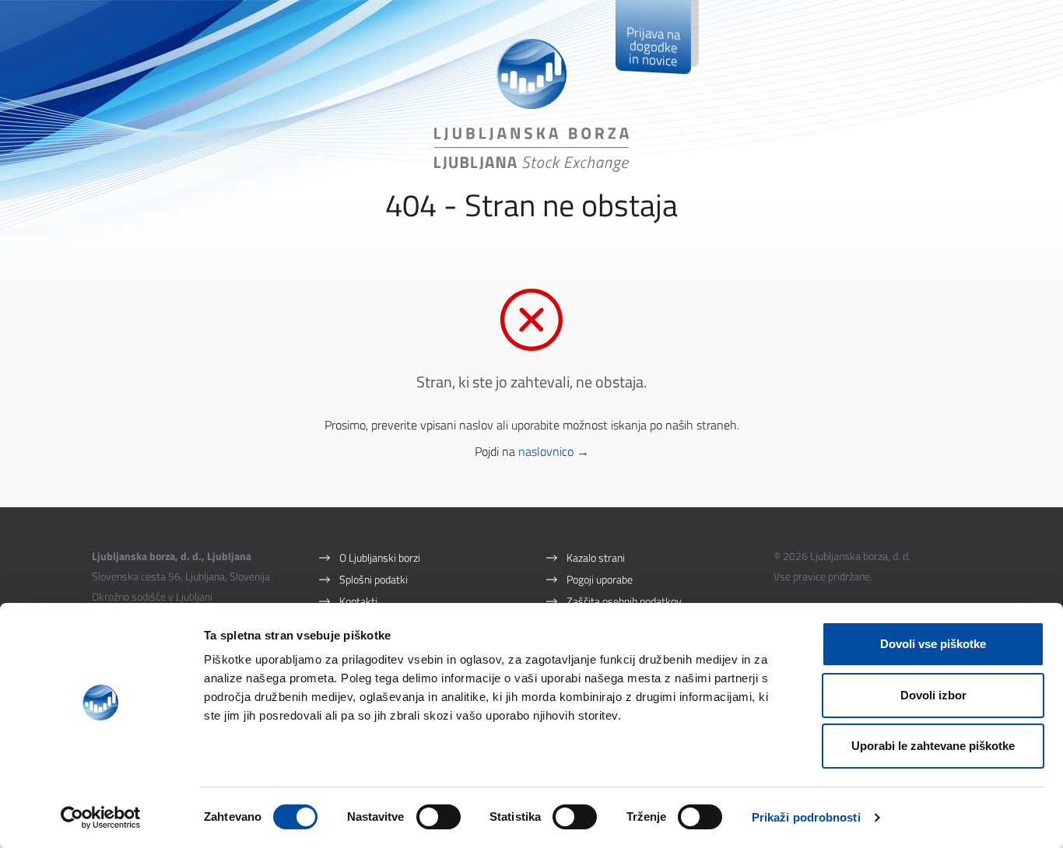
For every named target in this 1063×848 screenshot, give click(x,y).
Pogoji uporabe (600, 579)
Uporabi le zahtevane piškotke (933, 745)
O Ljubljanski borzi (379, 557)
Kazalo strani (596, 557)
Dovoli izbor (933, 695)
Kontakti (358, 601)
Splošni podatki (373, 579)
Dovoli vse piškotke (933, 643)
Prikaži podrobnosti (806, 817)
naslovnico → (553, 451)
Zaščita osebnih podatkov (624, 601)
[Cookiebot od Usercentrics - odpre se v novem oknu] (101, 817)
